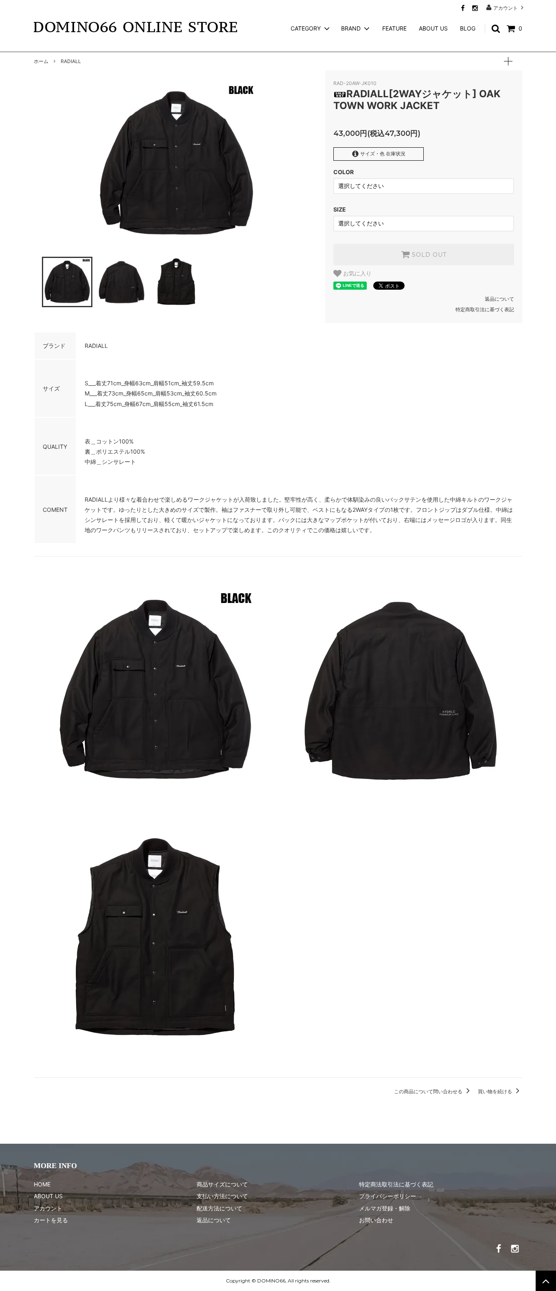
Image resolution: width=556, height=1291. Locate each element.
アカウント (505, 8)
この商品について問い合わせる (429, 1091)
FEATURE (394, 28)
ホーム (41, 61)
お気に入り (356, 273)
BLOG (467, 28)
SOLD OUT (428, 254)
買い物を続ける (495, 1091)
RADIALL (71, 61)
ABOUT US (433, 28)
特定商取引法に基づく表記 (484, 309)
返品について (499, 299)
